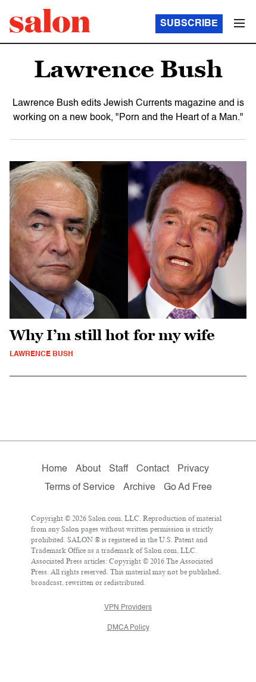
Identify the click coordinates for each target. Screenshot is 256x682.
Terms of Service (80, 487)
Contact (152, 469)
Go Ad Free (188, 487)
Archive (139, 487)
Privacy (193, 469)
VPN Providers (128, 607)
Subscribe (189, 24)
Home (54, 469)
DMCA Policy (128, 627)
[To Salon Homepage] (50, 21)
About (88, 469)
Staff (118, 469)
